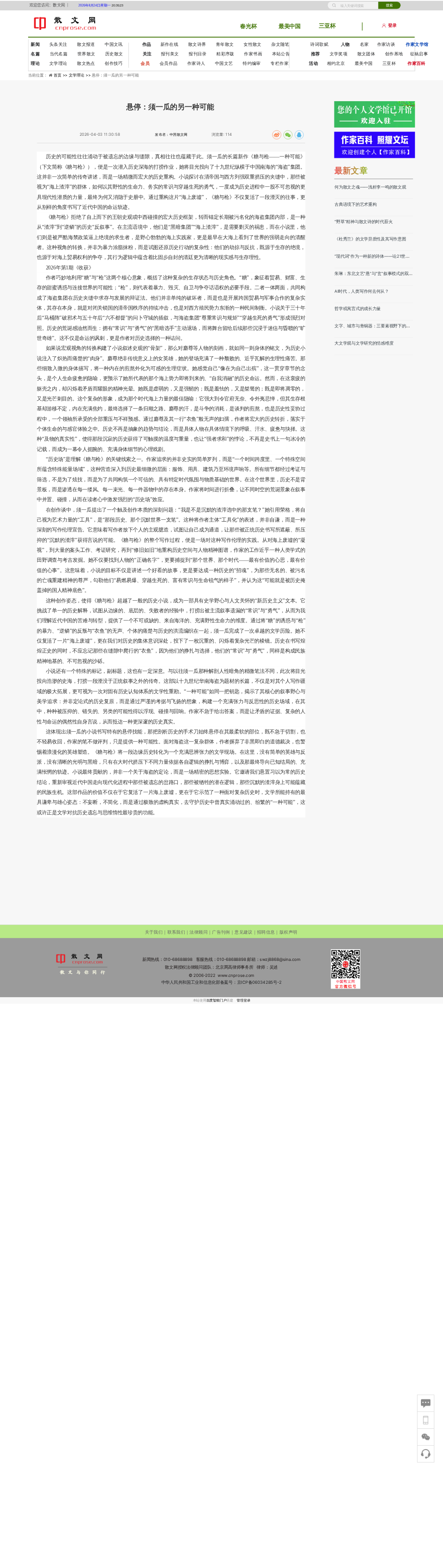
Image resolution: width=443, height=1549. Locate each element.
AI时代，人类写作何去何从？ (361, 291)
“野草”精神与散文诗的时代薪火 (363, 221)
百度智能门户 (216, 1001)
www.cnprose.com (236, 975)
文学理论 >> (80, 75)
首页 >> (61, 75)
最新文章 (351, 170)
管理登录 (243, 1001)
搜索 (389, 5)
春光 (245, 25)
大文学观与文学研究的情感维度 (363, 343)
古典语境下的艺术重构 (355, 204)
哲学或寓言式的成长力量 (357, 308)
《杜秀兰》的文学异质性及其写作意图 (370, 238)
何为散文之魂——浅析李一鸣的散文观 (370, 186)
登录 (392, 25)
